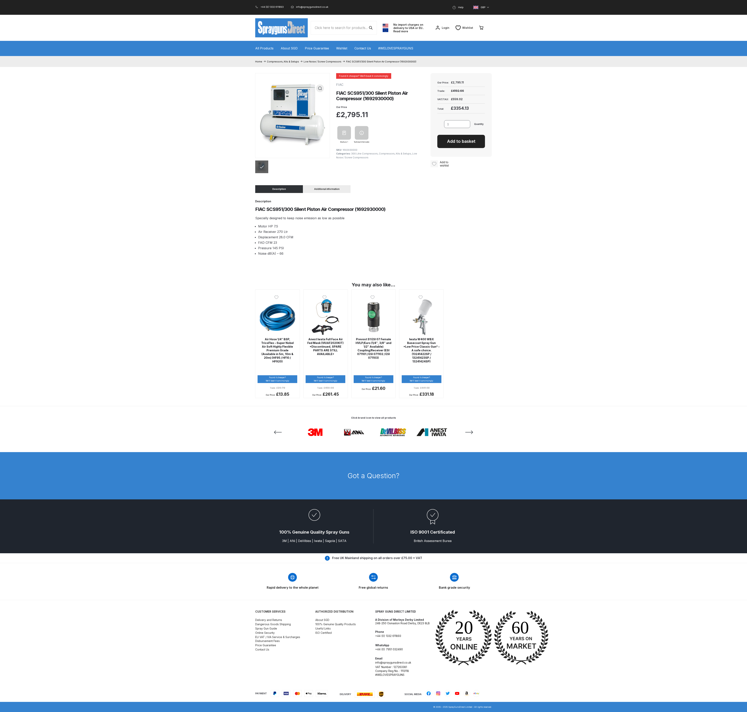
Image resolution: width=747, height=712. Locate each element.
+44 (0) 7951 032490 (389, 649)
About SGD (289, 48)
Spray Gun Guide (266, 628)
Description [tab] (279, 189)
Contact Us (362, 48)
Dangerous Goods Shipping (273, 624)
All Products (264, 48)
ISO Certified (323, 632)
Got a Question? (373, 475)
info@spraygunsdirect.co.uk (393, 662)
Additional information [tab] (326, 189)
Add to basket (461, 141)
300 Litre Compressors (364, 153)
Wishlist (341, 48)
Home (258, 61)
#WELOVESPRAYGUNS (395, 48)
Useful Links (323, 628)
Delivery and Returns (268, 620)
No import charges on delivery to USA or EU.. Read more (408, 28)
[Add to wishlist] (277, 297)
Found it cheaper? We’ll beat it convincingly (363, 76)
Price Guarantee (317, 48)
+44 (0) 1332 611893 (388, 635)
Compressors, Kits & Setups (283, 61)
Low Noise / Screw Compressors (322, 61)
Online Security (265, 632)
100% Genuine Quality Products (335, 624)
